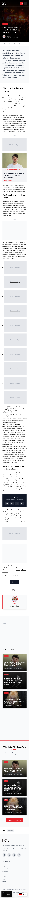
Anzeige (14, 135)
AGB (3, 866)
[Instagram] (12, 503)
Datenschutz (5, 869)
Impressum (5, 864)
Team (3, 879)
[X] (17, 503)
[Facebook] (7, 503)
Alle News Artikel (13, 820)
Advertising (5, 871)
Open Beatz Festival (12, 575)
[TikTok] (22, 503)
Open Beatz (10, 830)
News (5, 23)
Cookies (4, 881)
